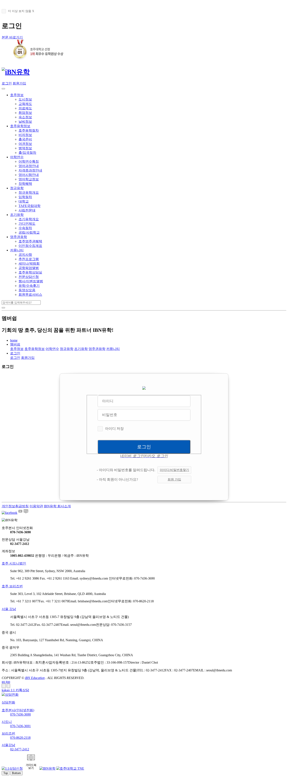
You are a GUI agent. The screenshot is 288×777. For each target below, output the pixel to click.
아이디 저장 (114, 429)
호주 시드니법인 (14, 563)
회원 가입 (174, 479)
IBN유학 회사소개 (57, 506)
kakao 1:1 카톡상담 (15, 690)
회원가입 (19, 83)
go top (6, 681)
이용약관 (36, 506)
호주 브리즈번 (12, 586)
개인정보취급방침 (15, 506)
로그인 (7, 83)
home (13, 340)
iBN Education (35, 678)
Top (5, 773)
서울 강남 (9, 609)
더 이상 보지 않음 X (21, 11)
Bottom (16, 773)
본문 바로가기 (12, 37)
